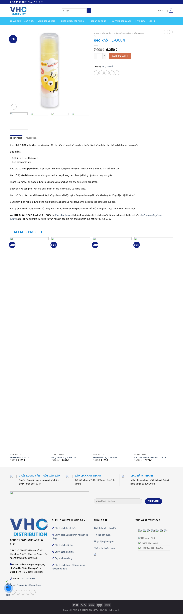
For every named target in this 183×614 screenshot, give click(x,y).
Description (16, 138)
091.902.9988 (28, 578)
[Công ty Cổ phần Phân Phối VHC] (33, 10)
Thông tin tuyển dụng (104, 548)
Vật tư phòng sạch (121, 21)
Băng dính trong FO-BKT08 (63, 457)
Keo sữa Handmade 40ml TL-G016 (150, 457)
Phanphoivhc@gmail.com (29, 585)
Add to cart (120, 56)
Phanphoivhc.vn (62, 215)
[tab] (16, 138)
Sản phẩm (106, 33)
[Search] (89, 10)
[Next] (84, 70)
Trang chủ (15, 21)
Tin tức (141, 21)
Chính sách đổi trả (64, 545)
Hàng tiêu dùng (98, 21)
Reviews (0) (31, 138)
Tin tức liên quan (102, 535)
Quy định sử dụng (63, 558)
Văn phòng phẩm (46, 21)
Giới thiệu (29, 21)
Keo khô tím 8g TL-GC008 (105, 457)
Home (96, 33)
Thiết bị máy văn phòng (73, 21)
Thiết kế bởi (109, 610)
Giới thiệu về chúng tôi (105, 528)
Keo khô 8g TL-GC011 (20, 457)
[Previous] (15, 70)
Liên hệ (152, 21)
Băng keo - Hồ (107, 66)
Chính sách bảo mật (64, 551)
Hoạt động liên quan (104, 541)
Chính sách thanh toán (65, 528)
